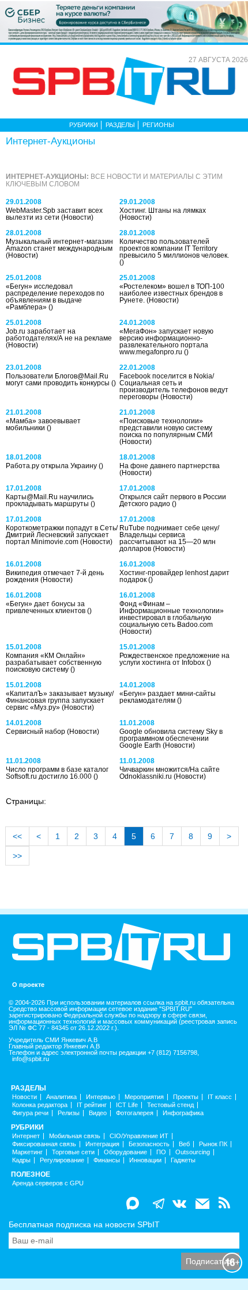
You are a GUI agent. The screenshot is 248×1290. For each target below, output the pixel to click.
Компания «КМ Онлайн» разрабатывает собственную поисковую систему (54, 662)
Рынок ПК (213, 1144)
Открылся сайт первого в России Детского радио (172, 500)
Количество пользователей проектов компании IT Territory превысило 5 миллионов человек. (174, 248)
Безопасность (149, 1144)
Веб (184, 1144)
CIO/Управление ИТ (139, 1136)
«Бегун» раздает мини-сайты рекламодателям (167, 697)
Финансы (106, 1160)
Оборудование (125, 1152)
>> (17, 855)
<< (17, 836)
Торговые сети (73, 1152)
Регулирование (62, 1160)
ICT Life (127, 1105)
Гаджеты (183, 1160)
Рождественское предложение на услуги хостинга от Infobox (174, 659)
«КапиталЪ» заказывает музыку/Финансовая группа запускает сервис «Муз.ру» (60, 700)
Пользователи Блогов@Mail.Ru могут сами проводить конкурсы (58, 379)
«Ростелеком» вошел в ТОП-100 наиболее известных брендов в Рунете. (171, 293)
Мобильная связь (74, 1136)
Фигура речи (30, 1113)
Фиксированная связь (44, 1144)
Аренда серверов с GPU (48, 1183)
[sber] (124, 21)
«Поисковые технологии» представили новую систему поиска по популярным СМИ (166, 428)
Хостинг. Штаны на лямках (162, 210)
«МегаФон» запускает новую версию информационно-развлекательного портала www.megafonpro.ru (166, 341)
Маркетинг (27, 1152)
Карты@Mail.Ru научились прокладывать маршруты (49, 500)
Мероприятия (144, 1097)
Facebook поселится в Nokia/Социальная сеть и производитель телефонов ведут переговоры (173, 386)
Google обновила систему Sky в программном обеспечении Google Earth (171, 738)
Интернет (26, 1136)
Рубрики (83, 124)
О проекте (28, 985)
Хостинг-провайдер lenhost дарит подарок (174, 576)
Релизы (69, 1113)
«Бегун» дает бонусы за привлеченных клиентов (46, 607)
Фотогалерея (134, 1113)
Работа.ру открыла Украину (52, 466)
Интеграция (102, 1144)
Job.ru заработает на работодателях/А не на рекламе (59, 334)
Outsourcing (192, 1152)
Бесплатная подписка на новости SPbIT (84, 1224)
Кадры (21, 1160)
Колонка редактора (39, 1105)
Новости (24, 1097)
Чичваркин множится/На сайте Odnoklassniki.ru (169, 772)
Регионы (158, 124)
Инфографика (183, 1113)
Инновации (145, 1160)
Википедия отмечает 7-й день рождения (55, 576)
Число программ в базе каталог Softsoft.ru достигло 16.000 (57, 772)
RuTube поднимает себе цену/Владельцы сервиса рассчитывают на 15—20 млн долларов (169, 538)
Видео (98, 1113)
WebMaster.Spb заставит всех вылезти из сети (54, 213)
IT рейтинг (92, 1105)
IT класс (220, 1097)
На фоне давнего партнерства (169, 466)
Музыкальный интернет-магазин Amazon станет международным (59, 245)
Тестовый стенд (170, 1105)
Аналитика (61, 1097)
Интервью (100, 1097)
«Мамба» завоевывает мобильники (43, 424)
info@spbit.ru (30, 1059)
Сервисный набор (36, 732)
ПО (161, 1152)
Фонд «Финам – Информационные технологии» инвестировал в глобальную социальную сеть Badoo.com (171, 614)
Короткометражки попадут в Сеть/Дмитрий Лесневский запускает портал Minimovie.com (62, 535)
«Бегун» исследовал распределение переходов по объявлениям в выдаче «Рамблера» (55, 296)
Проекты (185, 1097)
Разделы (120, 124)
